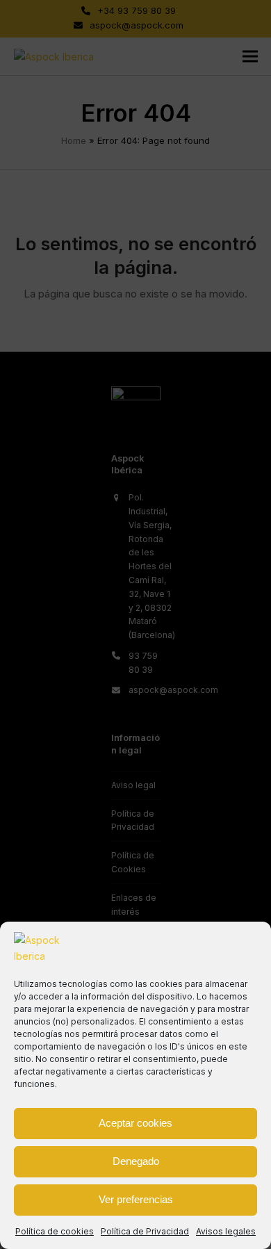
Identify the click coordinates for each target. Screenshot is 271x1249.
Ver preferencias (136, 1199)
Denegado (136, 1161)
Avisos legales (226, 1231)
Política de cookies (54, 1231)
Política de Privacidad (145, 1231)
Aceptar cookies (135, 1123)
